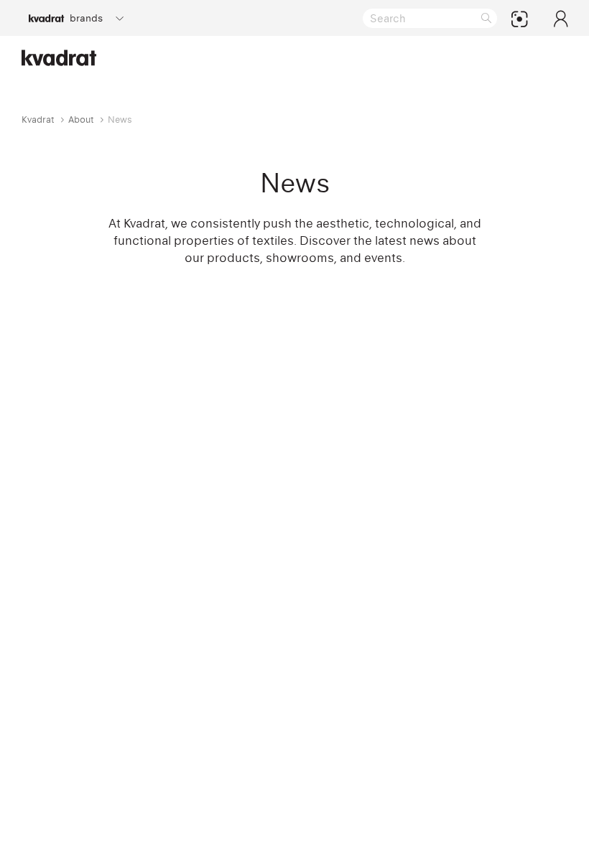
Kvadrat (38, 119)
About (81, 119)
